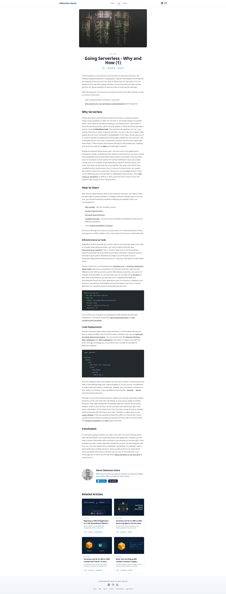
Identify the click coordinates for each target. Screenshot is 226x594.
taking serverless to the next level (127, 455)
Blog (118, 3)
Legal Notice (129, 589)
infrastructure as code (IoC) (92, 250)
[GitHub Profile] (166, 3)
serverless (121, 68)
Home (112, 3)
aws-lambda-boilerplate (119, 318)
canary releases (87, 415)
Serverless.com (118, 266)
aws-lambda (111, 68)
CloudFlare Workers (92, 219)
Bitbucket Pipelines (133, 337)
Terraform (136, 275)
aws (103, 68)
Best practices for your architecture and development (105, 104)
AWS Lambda (90, 207)
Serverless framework (93, 421)
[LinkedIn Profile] (162, 3)
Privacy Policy (120, 589)
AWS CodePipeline (105, 340)
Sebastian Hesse (67, 3)
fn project (109, 225)
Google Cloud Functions (94, 211)
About (125, 3)
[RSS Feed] (117, 585)
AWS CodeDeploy (88, 340)
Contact (111, 589)
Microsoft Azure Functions (95, 215)
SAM (106, 421)
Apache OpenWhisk (97, 225)
